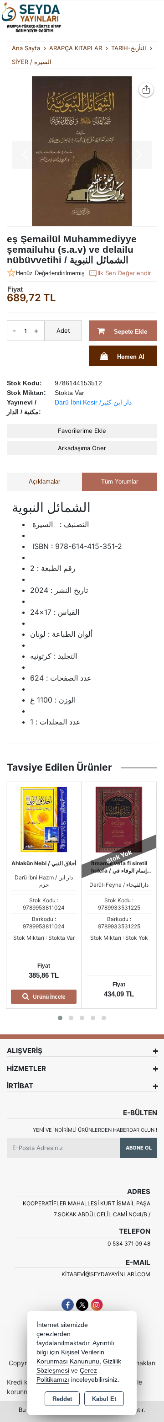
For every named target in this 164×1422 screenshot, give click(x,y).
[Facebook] (68, 1305)
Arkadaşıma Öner (82, 448)
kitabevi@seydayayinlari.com (106, 1274)
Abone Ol (139, 1148)
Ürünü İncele (48, 997)
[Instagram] (97, 1305)
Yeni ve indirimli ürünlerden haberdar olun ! (95, 1130)
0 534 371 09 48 (129, 1243)
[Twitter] (82, 1305)
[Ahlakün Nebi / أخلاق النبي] (44, 818)
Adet (63, 330)
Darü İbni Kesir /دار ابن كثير (93, 402)
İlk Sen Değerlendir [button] (124, 273)
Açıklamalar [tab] (44, 481)
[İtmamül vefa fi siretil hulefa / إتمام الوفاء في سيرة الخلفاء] (119, 818)
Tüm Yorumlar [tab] (119, 481)
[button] (60, 1018)
